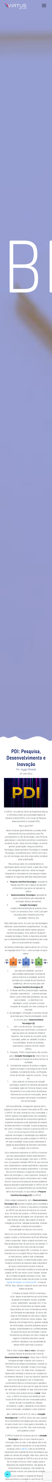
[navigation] (44, 5)
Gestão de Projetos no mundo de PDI (21, 1282)
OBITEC (25, 1449)
